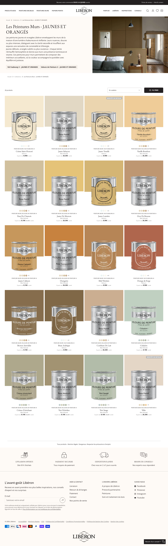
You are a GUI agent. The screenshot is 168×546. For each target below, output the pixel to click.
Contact (73, 497)
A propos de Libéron (111, 486)
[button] (162, 10)
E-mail (7, 496)
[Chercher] (147, 10)
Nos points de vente (78, 500)
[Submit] (62, 500)
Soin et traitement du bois (113, 497)
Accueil (8, 20)
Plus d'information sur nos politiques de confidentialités (42, 509)
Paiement (74, 493)
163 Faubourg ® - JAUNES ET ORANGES (22, 67)
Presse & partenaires (111, 490)
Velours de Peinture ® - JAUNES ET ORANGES (58, 67)
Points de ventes (147, 2)
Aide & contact (158, 2)
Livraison (73, 486)
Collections (16, 20)
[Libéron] (84, 10)
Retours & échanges (78, 490)
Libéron (13, 521)
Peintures (106, 493)
